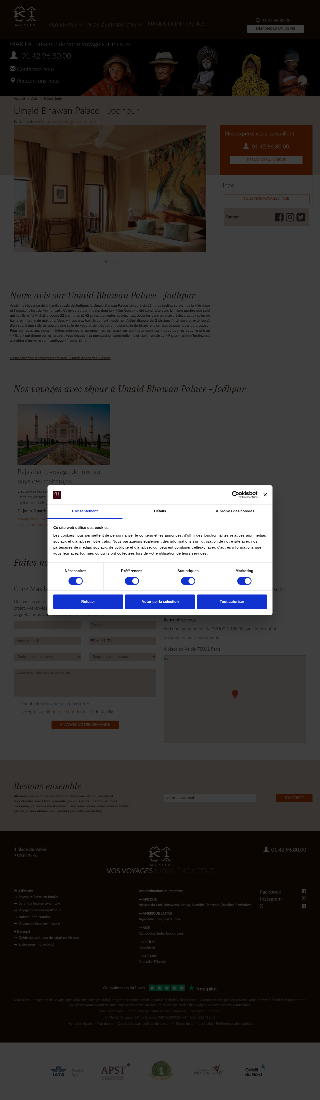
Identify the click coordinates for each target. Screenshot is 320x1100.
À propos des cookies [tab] (235, 511)
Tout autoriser (232, 602)
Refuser (88, 602)
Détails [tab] (160, 511)
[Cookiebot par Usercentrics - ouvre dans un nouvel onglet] (236, 494)
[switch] (132, 581)
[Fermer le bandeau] (265, 494)
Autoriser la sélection (160, 602)
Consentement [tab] (85, 511)
